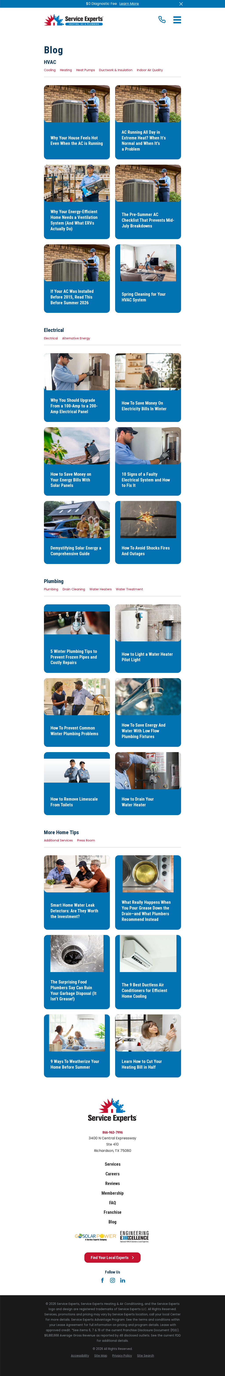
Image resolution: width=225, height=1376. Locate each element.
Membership (113, 1193)
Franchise (113, 1212)
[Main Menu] (177, 20)
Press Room (86, 840)
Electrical (51, 338)
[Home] (73, 20)
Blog (112, 1222)
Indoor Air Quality (150, 70)
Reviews (112, 1183)
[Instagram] (112, 1280)
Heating (66, 70)
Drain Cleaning (74, 589)
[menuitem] (80, 1355)
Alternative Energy (76, 338)
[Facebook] (102, 1280)
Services (112, 1164)
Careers (112, 1173)
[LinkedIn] (122, 1280)
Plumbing (51, 589)
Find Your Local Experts (110, 1257)
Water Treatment (129, 589)
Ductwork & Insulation (115, 70)
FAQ (112, 1202)
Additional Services (58, 840)
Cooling (50, 70)
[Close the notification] (181, 4)
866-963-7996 (112, 1132)
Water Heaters (100, 589)
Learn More (129, 3)
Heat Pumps (85, 70)
